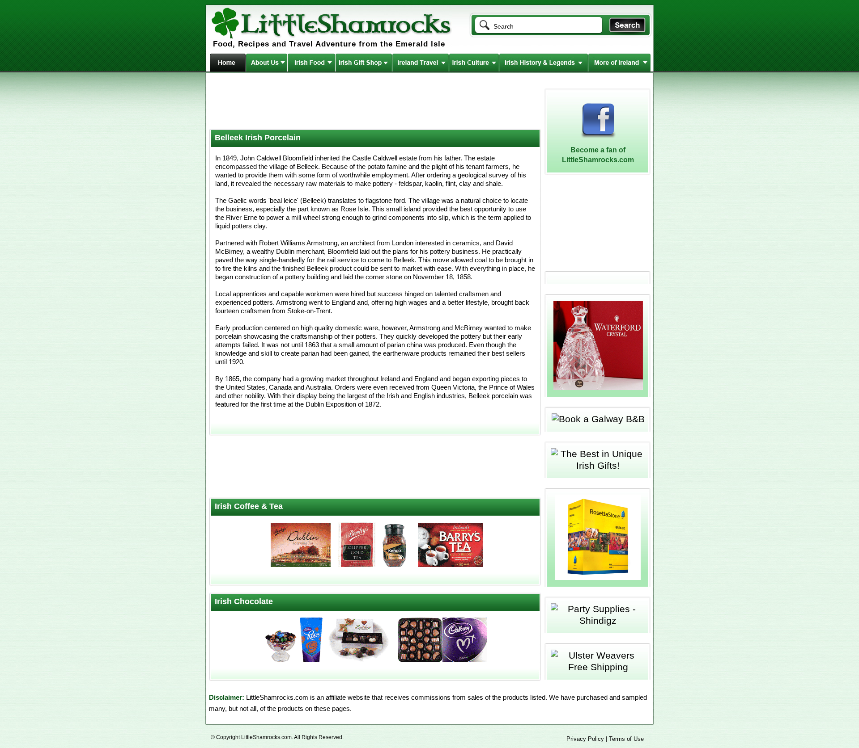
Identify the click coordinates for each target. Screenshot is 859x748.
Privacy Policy (585, 738)
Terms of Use (626, 738)
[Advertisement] (374, 102)
